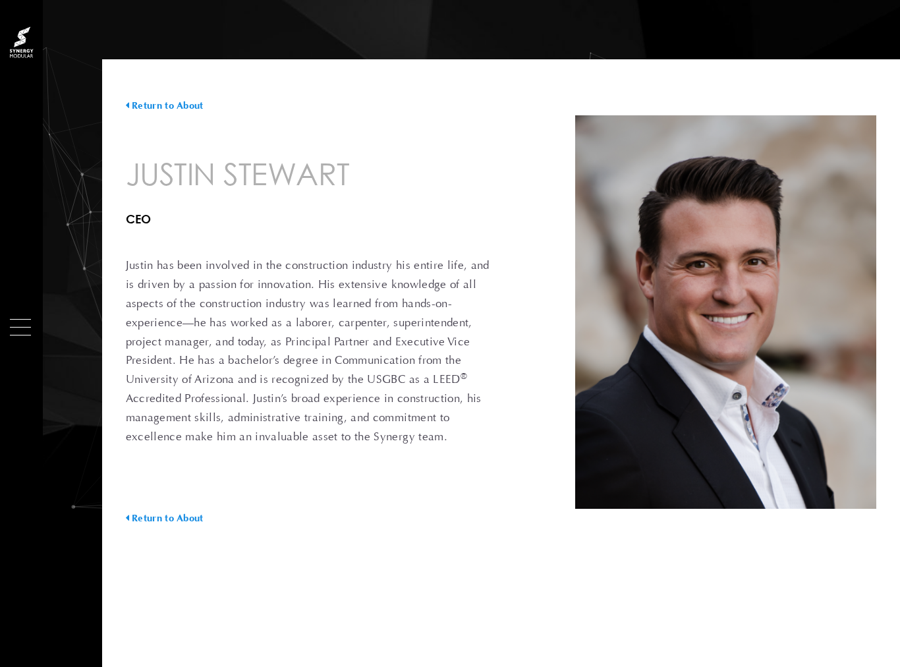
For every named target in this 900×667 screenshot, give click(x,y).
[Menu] (20, 327)
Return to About (166, 105)
